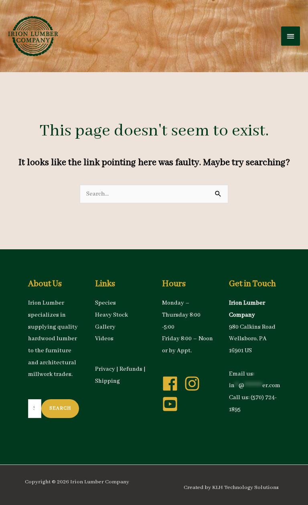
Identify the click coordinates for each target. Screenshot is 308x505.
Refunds (131, 369)
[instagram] (194, 384)
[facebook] (172, 384)
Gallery (105, 327)
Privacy (105, 369)
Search (60, 408)
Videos (104, 338)
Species (105, 303)
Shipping (107, 381)
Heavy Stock (111, 315)
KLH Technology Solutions (245, 487)
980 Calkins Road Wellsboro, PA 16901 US (252, 338)
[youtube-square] (172, 404)
